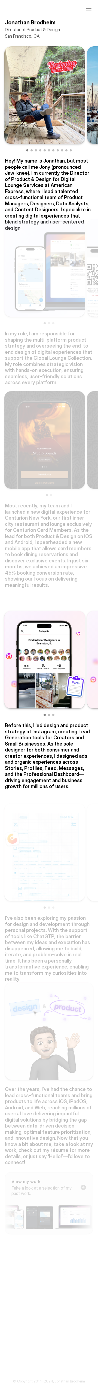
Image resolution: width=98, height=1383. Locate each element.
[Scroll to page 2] (31, 150)
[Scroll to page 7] (53, 150)
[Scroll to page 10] (66, 150)
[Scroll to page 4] (40, 150)
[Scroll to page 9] (62, 150)
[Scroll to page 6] (49, 150)
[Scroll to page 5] (44, 150)
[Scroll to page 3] (36, 150)
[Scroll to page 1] (27, 150)
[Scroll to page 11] (70, 150)
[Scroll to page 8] (58, 150)
